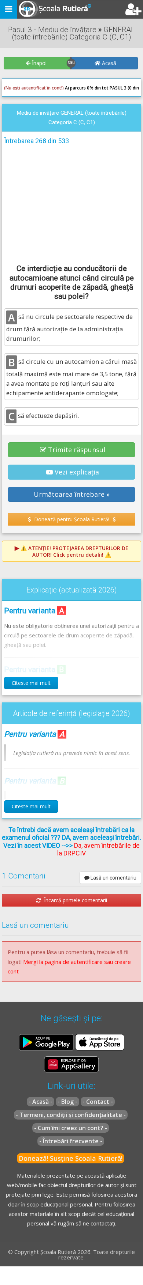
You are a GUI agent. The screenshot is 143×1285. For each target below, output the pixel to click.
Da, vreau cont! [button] (115, 176)
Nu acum (19, 176)
